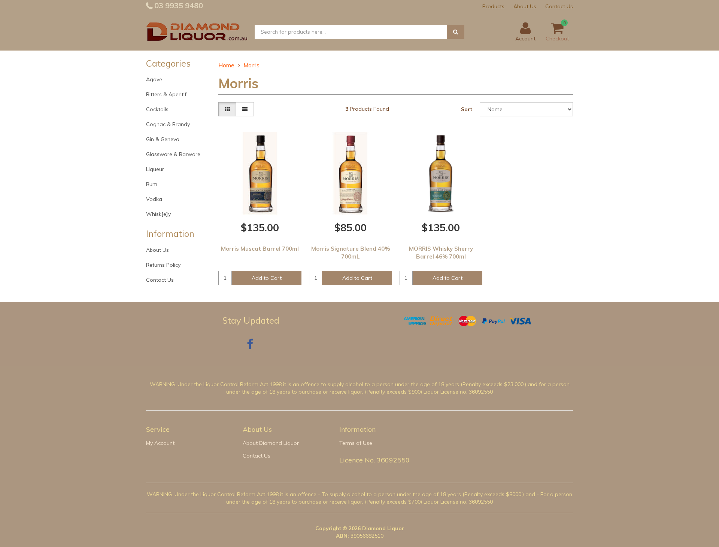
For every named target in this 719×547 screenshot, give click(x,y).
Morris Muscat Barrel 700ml (260, 248)
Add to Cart (267, 278)
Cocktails (157, 109)
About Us (524, 6)
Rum (151, 184)
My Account (160, 443)
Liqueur (155, 169)
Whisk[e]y (158, 214)
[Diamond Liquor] (196, 31)
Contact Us (559, 6)
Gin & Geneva (162, 139)
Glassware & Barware (173, 154)
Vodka (154, 199)
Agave (154, 79)
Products (493, 6)
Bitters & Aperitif (166, 94)
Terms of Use (355, 443)
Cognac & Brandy (168, 124)
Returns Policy (163, 265)
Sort (466, 109)
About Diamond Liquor (271, 443)
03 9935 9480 (177, 5)
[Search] (455, 32)
